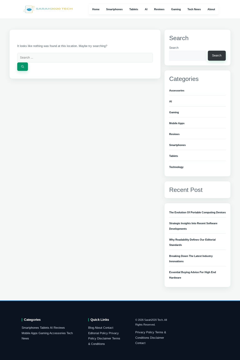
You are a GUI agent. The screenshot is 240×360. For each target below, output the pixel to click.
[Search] (22, 66)
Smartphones (114, 9)
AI (146, 9)
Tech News (194, 9)
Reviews (159, 9)
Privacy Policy (144, 332)
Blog (91, 327)
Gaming (176, 9)
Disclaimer (104, 338)
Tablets (133, 9)
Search (174, 47)
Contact (108, 327)
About (211, 9)
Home (95, 9)
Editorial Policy (98, 333)
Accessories (176, 90)
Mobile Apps (176, 123)
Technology (176, 166)
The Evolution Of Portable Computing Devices (197, 212)
